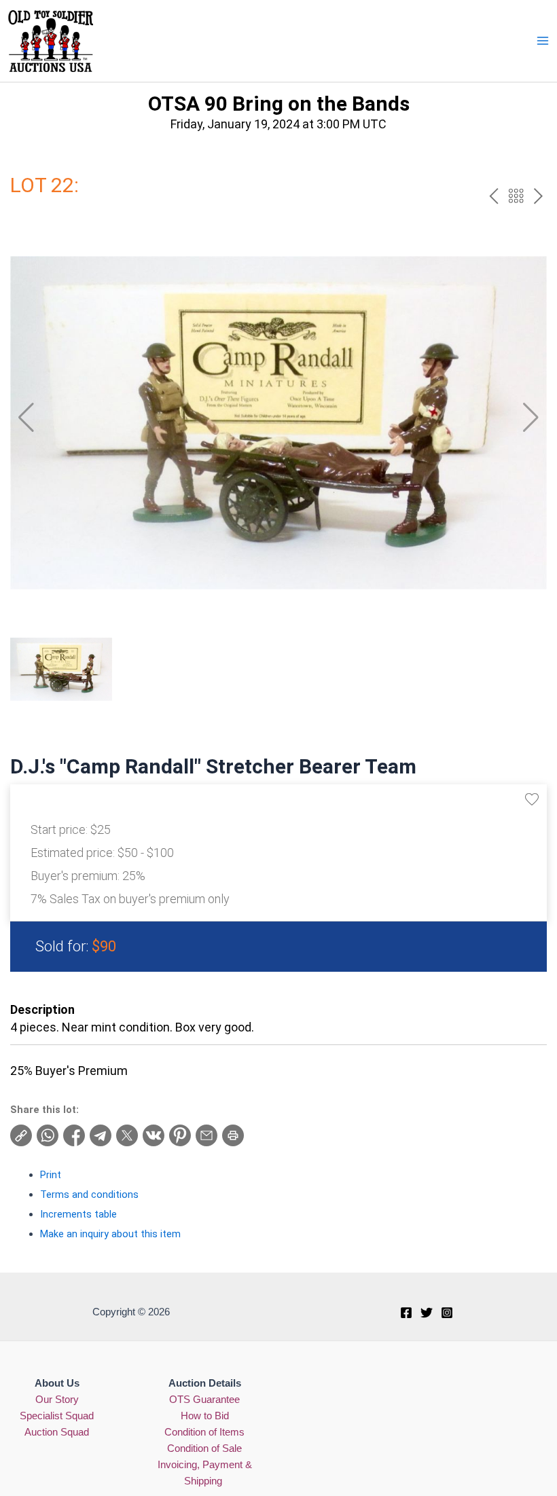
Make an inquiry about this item (110, 1234)
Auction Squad (56, 1432)
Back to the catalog (515, 195)
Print (50, 1175)
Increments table (78, 1214)
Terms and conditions (89, 1194)
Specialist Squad (57, 1415)
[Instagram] (447, 1313)
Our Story (57, 1399)
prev (493, 195)
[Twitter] (426, 1313)
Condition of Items (204, 1432)
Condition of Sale (204, 1448)
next (538, 195)
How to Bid (205, 1415)
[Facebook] (406, 1313)
